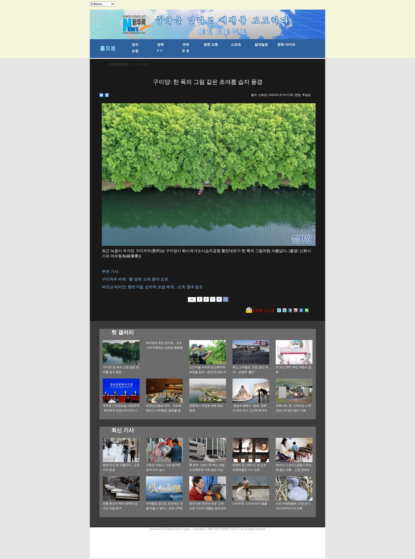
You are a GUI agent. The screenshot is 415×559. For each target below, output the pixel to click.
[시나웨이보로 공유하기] (296, 310)
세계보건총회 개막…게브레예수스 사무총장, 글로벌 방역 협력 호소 (163, 410)
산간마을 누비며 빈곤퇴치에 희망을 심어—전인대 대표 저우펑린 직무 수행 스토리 (207, 372)
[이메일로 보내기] (101, 95)
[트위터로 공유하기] (285, 310)
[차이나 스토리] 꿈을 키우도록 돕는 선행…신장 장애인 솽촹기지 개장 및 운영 (293, 469)
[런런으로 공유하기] (301, 310)
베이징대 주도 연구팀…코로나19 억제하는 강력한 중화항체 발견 (164, 347)
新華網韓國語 (119, 64)
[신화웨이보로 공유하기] (279, 310)
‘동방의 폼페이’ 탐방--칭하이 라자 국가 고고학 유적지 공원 (249, 410)
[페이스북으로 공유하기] (290, 310)
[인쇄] (107, 95)
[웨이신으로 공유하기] (307, 310)
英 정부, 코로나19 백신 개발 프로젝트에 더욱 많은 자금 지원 (207, 469)
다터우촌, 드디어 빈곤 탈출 (249, 503)
